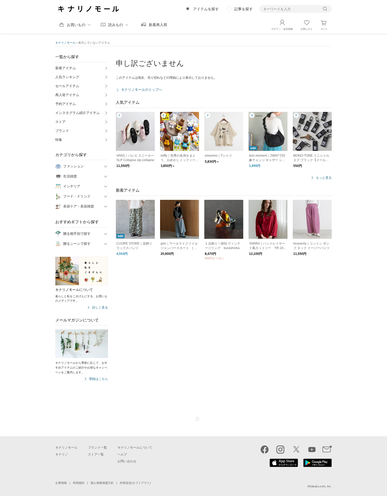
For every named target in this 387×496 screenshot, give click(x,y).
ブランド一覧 (97, 447)
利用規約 (79, 482)
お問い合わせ (126, 461)
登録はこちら (98, 379)
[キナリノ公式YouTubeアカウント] (312, 449)
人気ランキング (67, 77)
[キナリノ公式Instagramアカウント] (280, 449)
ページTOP (197, 419)
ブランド (62, 131)
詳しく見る (100, 307)
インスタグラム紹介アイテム (77, 113)
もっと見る (324, 178)
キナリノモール (65, 42)
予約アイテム (65, 104)
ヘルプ (122, 454)
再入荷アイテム (67, 95)
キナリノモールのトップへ (141, 90)
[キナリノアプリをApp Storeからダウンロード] (284, 466)
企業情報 (61, 482)
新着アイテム (65, 68)
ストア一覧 (96, 454)
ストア (60, 122)
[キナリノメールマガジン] (327, 449)
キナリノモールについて (134, 447)
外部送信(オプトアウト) (135, 482)
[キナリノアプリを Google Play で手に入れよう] (317, 466)
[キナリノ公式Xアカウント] (296, 449)
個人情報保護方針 (102, 482)
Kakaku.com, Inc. (320, 486)
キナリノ (61, 454)
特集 (58, 140)
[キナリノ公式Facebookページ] (264, 449)
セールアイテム (67, 86)
